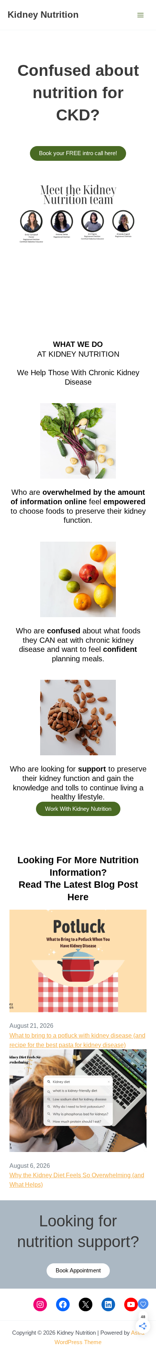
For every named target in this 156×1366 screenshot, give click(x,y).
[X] (85, 1304)
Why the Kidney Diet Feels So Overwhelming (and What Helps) (76, 1180)
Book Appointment (78, 1270)
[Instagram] (40, 1304)
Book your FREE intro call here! (78, 153)
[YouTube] (131, 1304)
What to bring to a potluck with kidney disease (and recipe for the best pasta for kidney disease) (77, 1040)
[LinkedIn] (108, 1304)
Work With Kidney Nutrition (78, 809)
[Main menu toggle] (140, 15)
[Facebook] (63, 1304)
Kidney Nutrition (43, 15)
